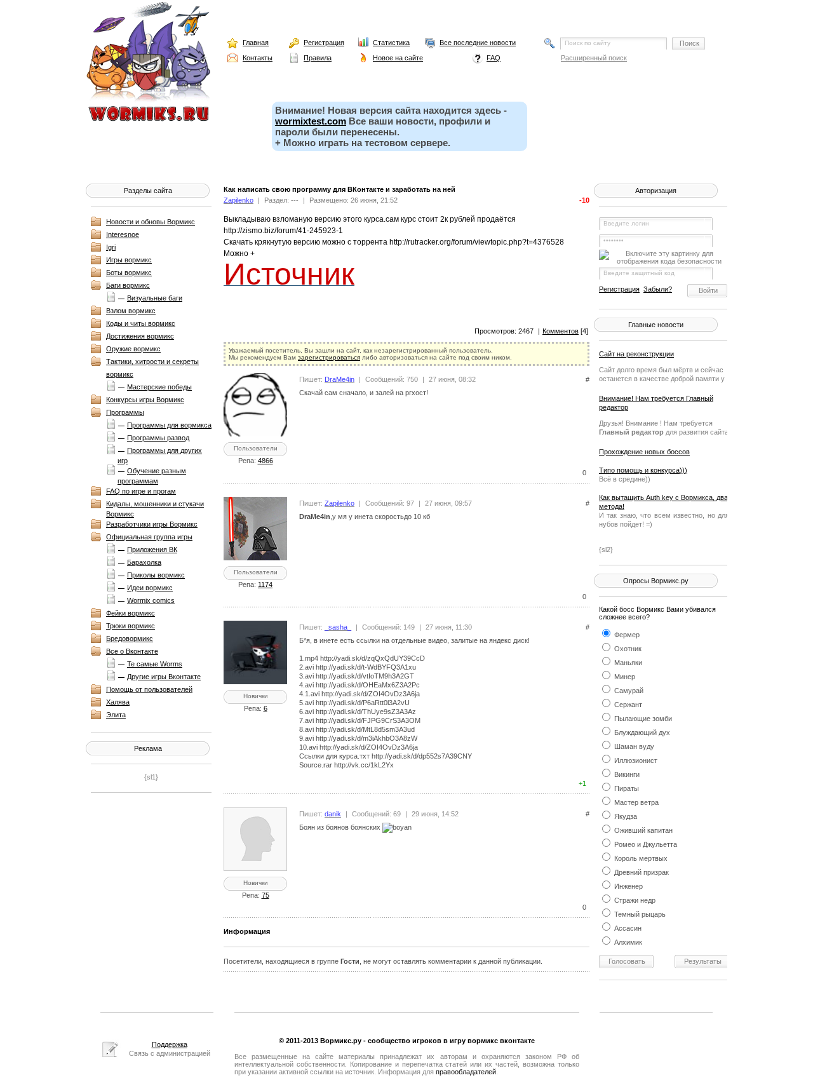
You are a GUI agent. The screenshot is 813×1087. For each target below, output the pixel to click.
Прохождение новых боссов (644, 452)
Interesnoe (122, 234)
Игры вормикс (129, 260)
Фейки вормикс (130, 613)
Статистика (391, 42)
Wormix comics (151, 600)
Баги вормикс (128, 285)
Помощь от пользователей (149, 689)
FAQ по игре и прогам (141, 491)
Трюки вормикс (130, 626)
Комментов (560, 331)
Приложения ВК (152, 549)
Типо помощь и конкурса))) (643, 470)
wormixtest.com (310, 121)
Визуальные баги (154, 298)
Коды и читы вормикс (140, 323)
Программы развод (158, 438)
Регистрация (324, 42)
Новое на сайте (398, 58)
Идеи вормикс (150, 587)
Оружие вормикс (133, 349)
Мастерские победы (159, 387)
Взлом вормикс (131, 310)
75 (265, 895)
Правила (318, 58)
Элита (116, 715)
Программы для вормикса (169, 425)
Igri (111, 247)
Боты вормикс (129, 272)
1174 (265, 584)
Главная (256, 42)
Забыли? (657, 289)
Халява (118, 702)
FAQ (494, 58)
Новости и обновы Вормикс (150, 222)
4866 (265, 460)
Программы (125, 412)
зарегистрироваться (329, 357)
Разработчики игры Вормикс (152, 524)
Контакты (257, 58)
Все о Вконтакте (132, 651)
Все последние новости (478, 42)
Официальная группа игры (149, 537)
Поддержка (169, 1044)
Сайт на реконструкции (636, 354)
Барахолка (144, 562)
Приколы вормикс (156, 575)
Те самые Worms (154, 664)
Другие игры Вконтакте (164, 676)
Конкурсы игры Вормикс (145, 399)
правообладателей (466, 1072)
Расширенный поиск (594, 58)
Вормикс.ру (340, 1040)
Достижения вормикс (140, 336)
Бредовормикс (129, 638)
